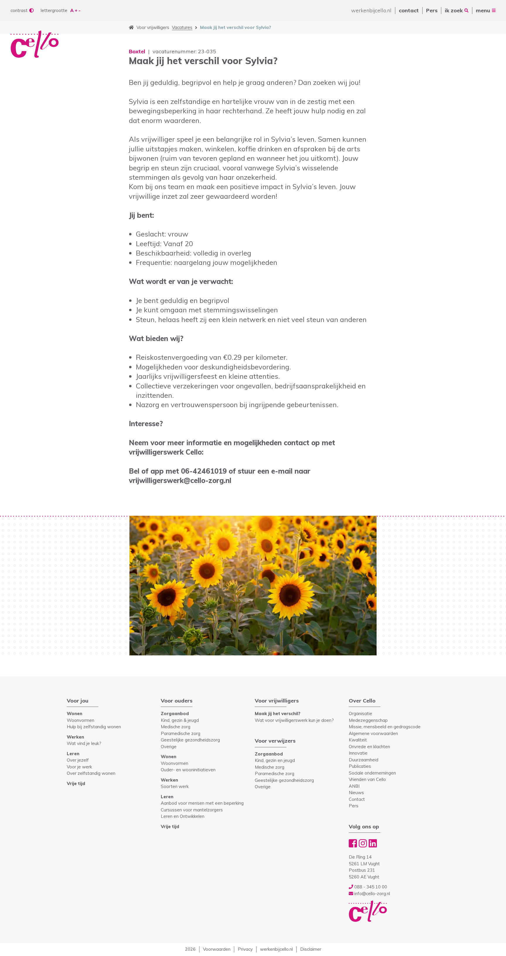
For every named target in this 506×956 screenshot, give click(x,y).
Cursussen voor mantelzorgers (192, 810)
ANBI (354, 786)
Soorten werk (175, 786)
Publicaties (360, 766)
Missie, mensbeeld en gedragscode (384, 726)
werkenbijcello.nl (371, 10)
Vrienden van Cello (367, 779)
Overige (169, 746)
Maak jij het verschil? (277, 713)
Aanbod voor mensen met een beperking (202, 803)
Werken (75, 737)
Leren (73, 753)
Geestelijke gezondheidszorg (190, 740)
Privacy (245, 949)
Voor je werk (79, 767)
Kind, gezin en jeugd (275, 760)
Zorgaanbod (175, 713)
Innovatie (358, 753)
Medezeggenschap (368, 720)
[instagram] (363, 843)
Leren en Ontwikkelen (182, 816)
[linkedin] (373, 843)
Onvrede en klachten (369, 746)
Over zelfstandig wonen (91, 773)
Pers (431, 10)
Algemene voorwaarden (373, 733)
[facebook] (353, 843)
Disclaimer (310, 949)
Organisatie (360, 713)
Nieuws (356, 792)
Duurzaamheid (363, 760)
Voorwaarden (216, 949)
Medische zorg (175, 726)
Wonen (74, 713)
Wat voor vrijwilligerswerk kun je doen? (294, 720)
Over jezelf (78, 760)
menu (483, 10)
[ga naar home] (131, 27)
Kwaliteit (358, 740)
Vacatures (182, 27)
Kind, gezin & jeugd (180, 720)
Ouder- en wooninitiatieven (188, 769)
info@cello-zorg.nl (371, 893)
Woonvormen (80, 720)
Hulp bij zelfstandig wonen (94, 726)
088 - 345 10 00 (370, 887)
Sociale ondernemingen (372, 773)
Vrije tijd (76, 783)
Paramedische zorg (180, 733)
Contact (357, 799)
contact (409, 10)
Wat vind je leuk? (84, 743)
